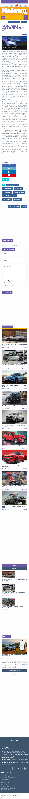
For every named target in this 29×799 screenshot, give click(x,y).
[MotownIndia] (14, 11)
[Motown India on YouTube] (16, 5)
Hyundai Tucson (7, 188)
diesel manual (7, 199)
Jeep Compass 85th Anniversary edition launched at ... (12, 465)
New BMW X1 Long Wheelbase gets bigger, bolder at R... (13, 365)
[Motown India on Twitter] (11, 5)
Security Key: (6, 281)
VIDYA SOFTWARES (13, 797)
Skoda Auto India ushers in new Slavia (12, 445)
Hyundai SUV (18, 188)
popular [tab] (14, 568)
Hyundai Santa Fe (19, 192)
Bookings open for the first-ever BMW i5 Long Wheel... (14, 344)
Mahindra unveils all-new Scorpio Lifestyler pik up (13, 506)
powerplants (17, 199)
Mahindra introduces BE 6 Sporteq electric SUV (13, 486)
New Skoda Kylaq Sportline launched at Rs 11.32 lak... (13, 425)
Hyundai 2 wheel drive (9, 196)
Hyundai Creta (7, 192)
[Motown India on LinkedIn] (25, 5)
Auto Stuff (6, 636)
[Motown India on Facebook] (6, 5)
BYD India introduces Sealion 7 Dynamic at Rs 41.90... (14, 386)
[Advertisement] (14, 224)
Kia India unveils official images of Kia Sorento (14, 405)
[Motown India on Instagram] (20, 5)
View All (24, 22)
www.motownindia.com (13, 761)
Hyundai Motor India (12, 185)
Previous (16, 22)
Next (10, 22)
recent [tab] (14, 565)
